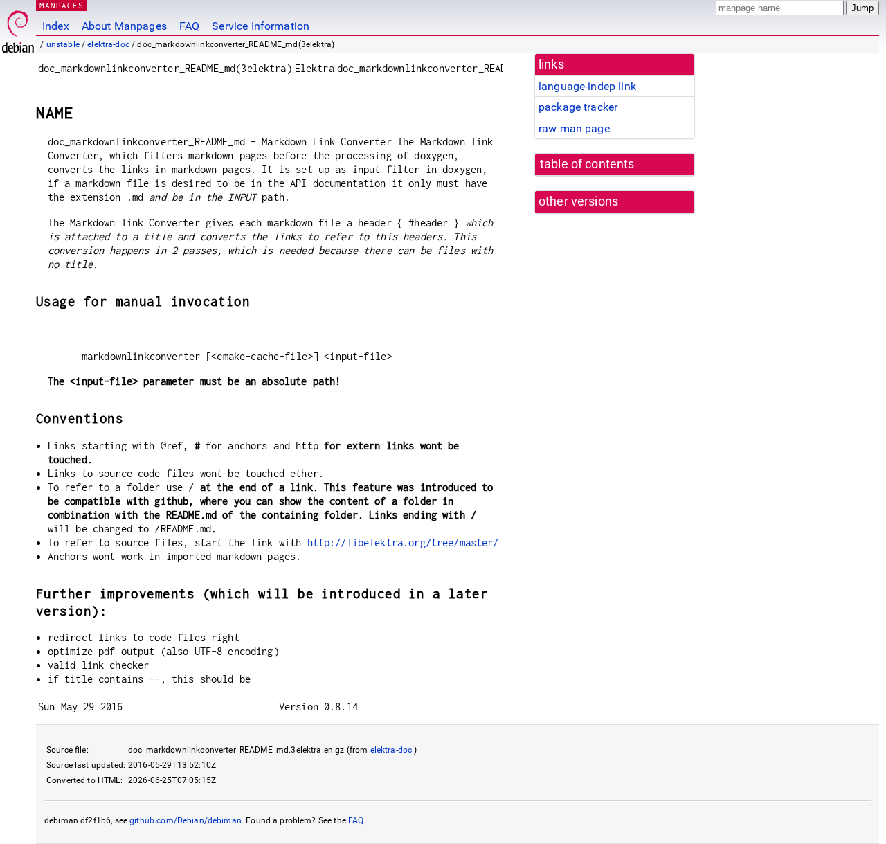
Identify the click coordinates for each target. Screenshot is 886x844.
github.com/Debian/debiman (185, 820)
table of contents (587, 164)
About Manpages (124, 26)
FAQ (189, 26)
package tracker (578, 107)
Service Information (260, 26)
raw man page (574, 128)
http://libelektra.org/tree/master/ (403, 542)
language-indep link (587, 86)
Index (55, 26)
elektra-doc (108, 44)
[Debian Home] (18, 28)
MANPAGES (61, 5)
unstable (63, 44)
